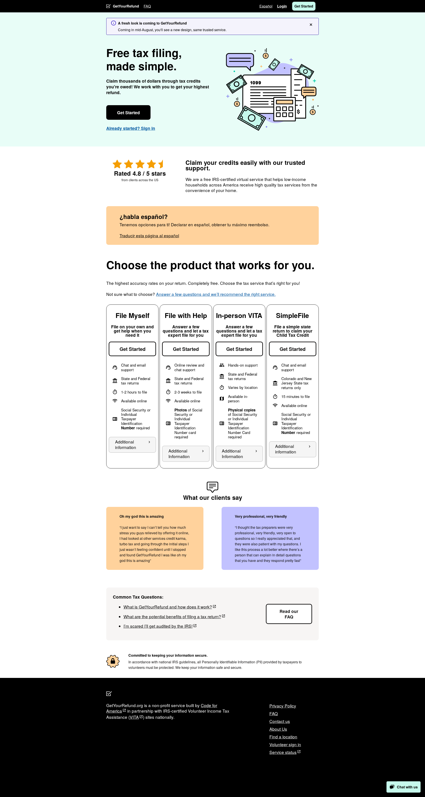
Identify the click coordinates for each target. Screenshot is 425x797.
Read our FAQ (289, 614)
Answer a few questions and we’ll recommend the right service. (216, 294)
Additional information (125, 444)
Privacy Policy (282, 706)
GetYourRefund (126, 6)
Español (265, 6)
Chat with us (407, 786)
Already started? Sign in (130, 128)
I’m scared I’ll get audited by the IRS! (158, 626)
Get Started (303, 6)
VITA (134, 717)
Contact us (279, 721)
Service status (283, 752)
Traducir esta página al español (149, 235)
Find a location (283, 737)
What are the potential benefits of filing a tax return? (172, 616)
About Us (278, 729)
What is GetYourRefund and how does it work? (168, 607)
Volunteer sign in (285, 744)
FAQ (147, 6)
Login (282, 6)
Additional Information (179, 453)
